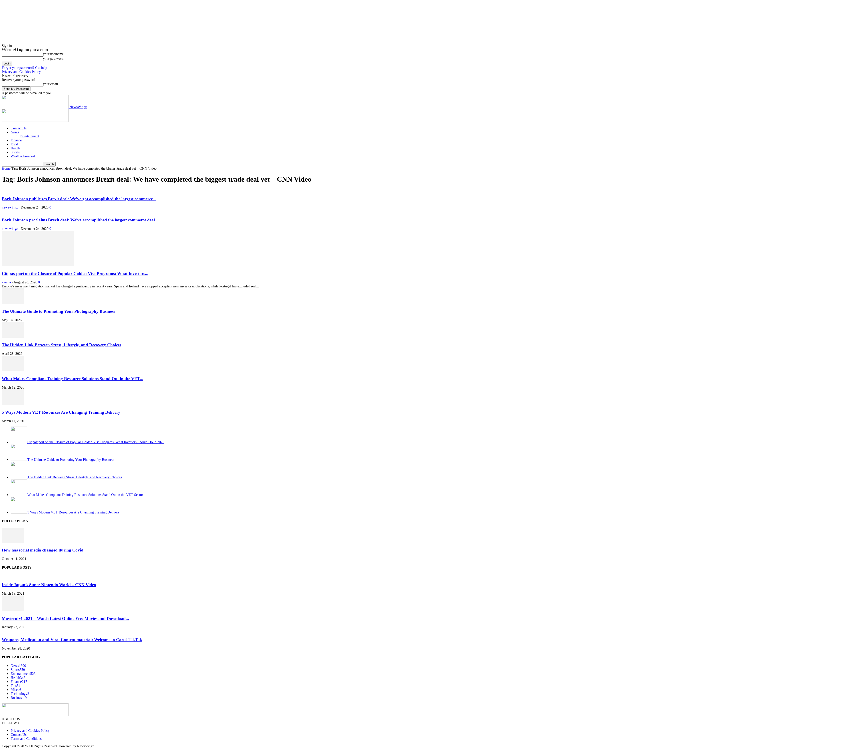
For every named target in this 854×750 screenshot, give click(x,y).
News (15, 132)
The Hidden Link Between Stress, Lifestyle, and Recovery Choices (61, 345)
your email (50, 84)
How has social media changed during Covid (42, 550)
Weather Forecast (23, 156)
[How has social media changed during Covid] (13, 541)
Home (6, 168)
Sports (15, 152)
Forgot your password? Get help (24, 68)
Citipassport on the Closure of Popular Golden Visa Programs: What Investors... (75, 273)
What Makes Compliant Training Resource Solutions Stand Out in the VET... (72, 378)
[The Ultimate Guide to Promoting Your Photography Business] (13, 303)
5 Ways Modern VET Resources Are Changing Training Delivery (61, 412)
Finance (16, 140)
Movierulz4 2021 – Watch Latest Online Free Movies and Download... (65, 618)
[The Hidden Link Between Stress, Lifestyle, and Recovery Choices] (13, 336)
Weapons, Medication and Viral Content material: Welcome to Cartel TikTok (72, 639)
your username (53, 54)
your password (53, 58)
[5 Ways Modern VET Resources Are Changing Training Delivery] (13, 404)
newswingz (10, 207)
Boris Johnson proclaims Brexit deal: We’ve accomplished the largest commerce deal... (80, 220)
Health (15, 148)
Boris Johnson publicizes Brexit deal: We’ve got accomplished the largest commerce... (79, 199)
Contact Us (18, 128)
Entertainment (29, 136)
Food (14, 144)
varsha (6, 282)
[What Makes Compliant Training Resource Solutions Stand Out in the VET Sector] (13, 370)
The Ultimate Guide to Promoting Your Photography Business (58, 311)
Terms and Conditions (26, 738)
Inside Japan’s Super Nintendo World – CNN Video (49, 584)
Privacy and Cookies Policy (21, 72)
